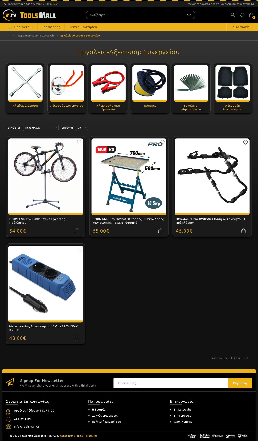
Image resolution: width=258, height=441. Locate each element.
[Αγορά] (77, 231)
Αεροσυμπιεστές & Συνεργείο (36, 35)
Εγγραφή (240, 383)
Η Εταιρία (99, 409)
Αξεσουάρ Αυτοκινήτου (232, 107)
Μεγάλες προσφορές (221, 3)
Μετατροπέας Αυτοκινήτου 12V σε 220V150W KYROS (43, 328)
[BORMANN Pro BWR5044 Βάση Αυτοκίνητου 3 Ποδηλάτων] (212, 175)
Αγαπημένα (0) (242, 15)
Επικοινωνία (182, 409)
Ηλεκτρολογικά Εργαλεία (108, 107)
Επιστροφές (182, 415)
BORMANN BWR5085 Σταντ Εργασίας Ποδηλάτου (37, 220)
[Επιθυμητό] (79, 142)
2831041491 (33, 3)
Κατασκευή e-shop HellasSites (79, 436)
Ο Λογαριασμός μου (233, 15)
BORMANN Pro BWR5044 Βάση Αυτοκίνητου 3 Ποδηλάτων (210, 220)
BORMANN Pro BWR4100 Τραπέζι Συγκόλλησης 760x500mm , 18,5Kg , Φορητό (128, 220)
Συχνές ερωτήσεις (105, 415)
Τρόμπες (149, 105)
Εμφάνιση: (68, 127)
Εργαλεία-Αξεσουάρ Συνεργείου (80, 35)
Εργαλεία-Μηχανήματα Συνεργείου (191, 107)
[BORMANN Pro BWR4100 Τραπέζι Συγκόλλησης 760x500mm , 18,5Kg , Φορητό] (129, 175)
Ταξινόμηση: (14, 127)
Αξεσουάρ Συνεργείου (66, 105)
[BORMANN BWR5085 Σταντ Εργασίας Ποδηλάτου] (45, 175)
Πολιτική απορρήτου (106, 421)
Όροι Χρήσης (183, 421)
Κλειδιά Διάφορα (25, 105)
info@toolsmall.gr (27, 426)
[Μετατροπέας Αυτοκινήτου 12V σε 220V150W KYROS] (45, 283)
